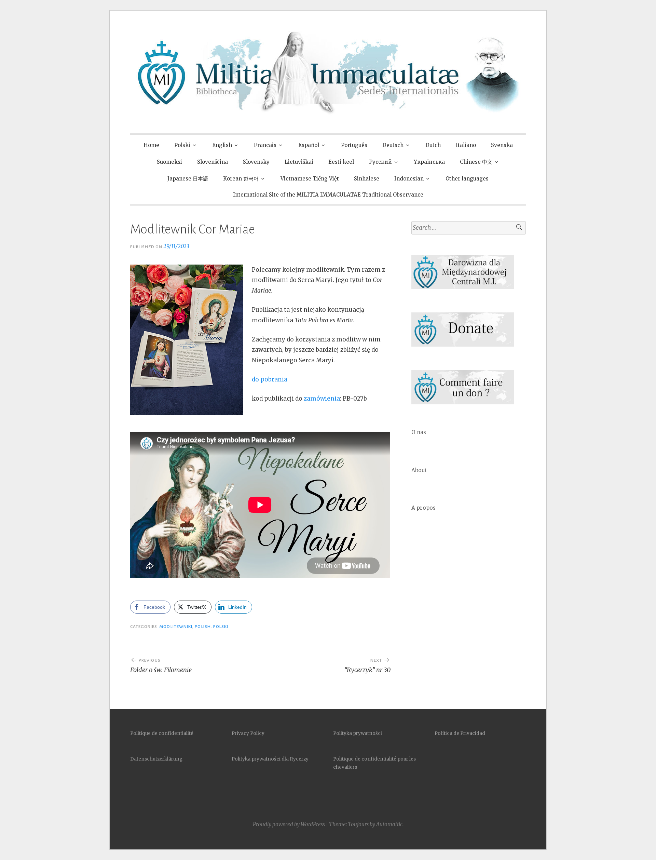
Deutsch (393, 145)
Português (354, 145)
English (222, 145)
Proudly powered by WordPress (289, 824)
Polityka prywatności (357, 733)
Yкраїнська (429, 162)
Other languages (467, 178)
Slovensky (256, 162)
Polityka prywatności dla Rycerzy (270, 759)
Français (265, 145)
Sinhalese (366, 178)
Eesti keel (341, 162)
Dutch (433, 145)
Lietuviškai (299, 162)
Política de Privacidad (460, 733)
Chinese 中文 (476, 162)
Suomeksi (169, 162)
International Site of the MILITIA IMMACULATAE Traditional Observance (328, 194)
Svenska (502, 145)
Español (308, 145)
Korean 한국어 (241, 178)
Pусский (380, 162)
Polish (202, 626)
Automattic (389, 824)
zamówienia (322, 398)
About (419, 470)
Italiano (466, 145)
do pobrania (269, 379)
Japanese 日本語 (187, 178)
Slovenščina (212, 162)
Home (151, 145)
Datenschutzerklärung (156, 759)
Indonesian (409, 178)
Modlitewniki (175, 626)
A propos (423, 508)
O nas (418, 432)
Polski (182, 145)
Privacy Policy (248, 733)
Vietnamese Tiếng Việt (310, 178)
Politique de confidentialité (161, 733)
